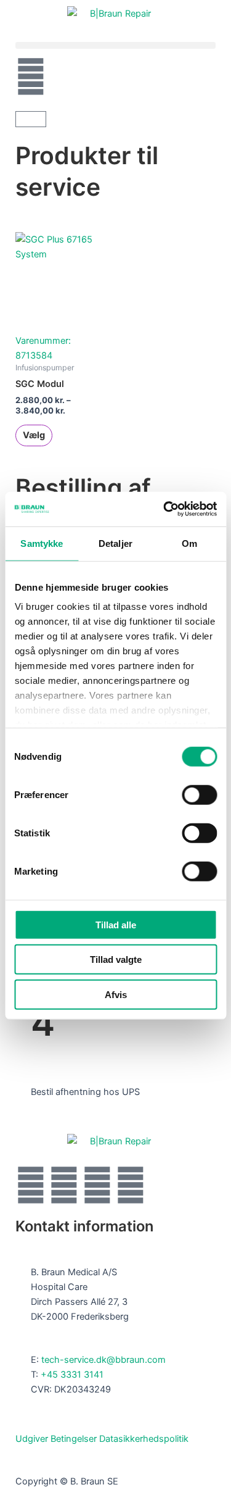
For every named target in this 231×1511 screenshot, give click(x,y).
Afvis (116, 994)
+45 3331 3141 (72, 1374)
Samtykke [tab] (41, 543)
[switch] (199, 794)
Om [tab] (189, 543)
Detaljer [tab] (115, 543)
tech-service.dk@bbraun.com (103, 1359)
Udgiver (31, 1438)
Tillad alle (115, 924)
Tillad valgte (116, 959)
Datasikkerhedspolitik (143, 1438)
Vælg (34, 435)
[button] (115, 45)
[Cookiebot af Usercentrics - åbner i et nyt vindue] (164, 509)
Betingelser (74, 1438)
